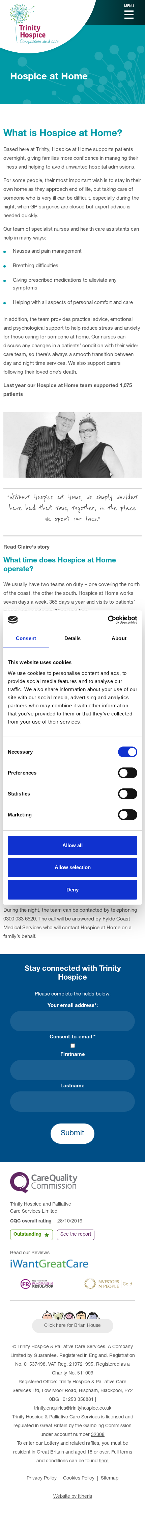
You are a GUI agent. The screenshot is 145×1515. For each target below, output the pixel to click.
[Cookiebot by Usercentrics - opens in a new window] (107, 619)
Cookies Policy (78, 1478)
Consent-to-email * (72, 1037)
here (104, 1461)
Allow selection (73, 867)
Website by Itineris (72, 1496)
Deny (72, 889)
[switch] (127, 772)
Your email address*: (73, 1005)
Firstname (72, 1054)
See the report (75, 1234)
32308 (98, 1435)
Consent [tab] (26, 638)
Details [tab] (72, 638)
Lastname (72, 1086)
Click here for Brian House (72, 1325)
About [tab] (119, 638)
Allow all (72, 845)
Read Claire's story (26, 547)
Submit (72, 1133)
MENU (129, 6)
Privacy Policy (42, 1478)
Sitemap (109, 1478)
